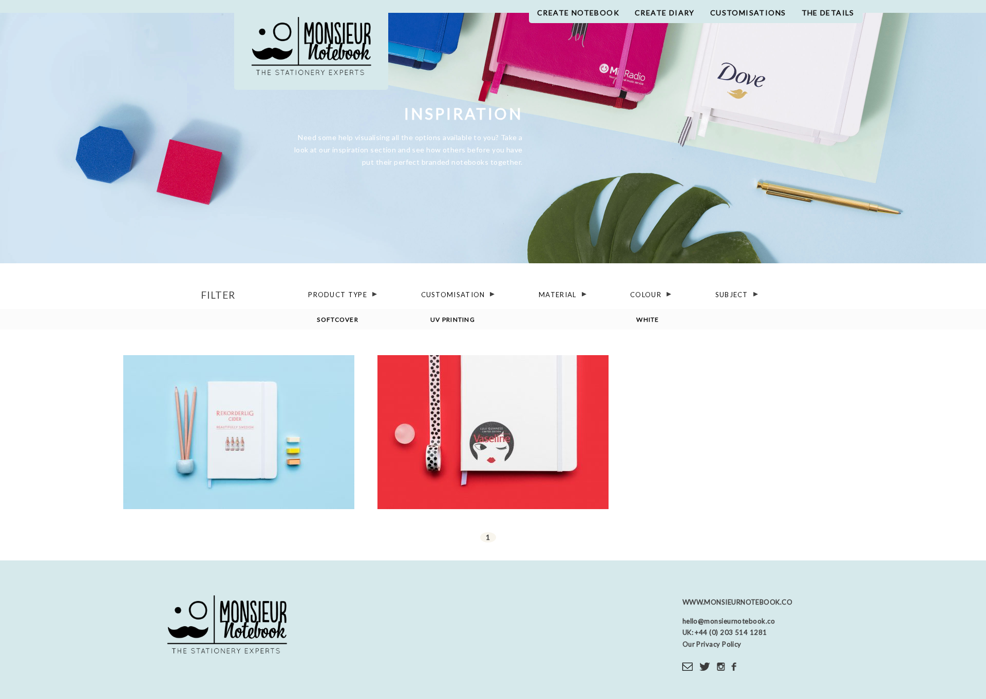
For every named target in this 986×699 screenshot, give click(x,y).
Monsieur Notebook (311, 50)
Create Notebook (578, 12)
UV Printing (452, 319)
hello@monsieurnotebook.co (728, 621)
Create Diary (665, 12)
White (647, 319)
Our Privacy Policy (712, 644)
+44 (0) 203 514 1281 (730, 632)
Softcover (337, 319)
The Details (828, 12)
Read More (239, 475)
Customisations (748, 12)
